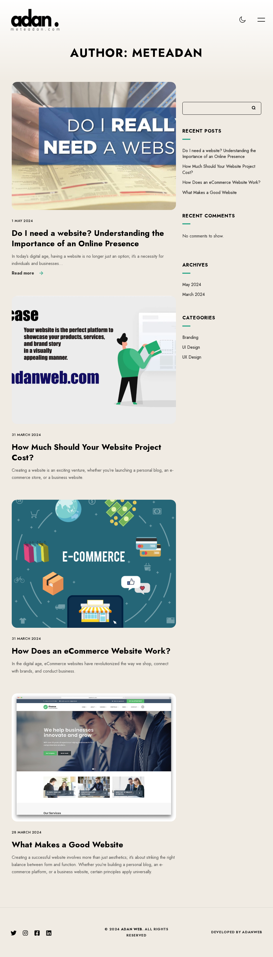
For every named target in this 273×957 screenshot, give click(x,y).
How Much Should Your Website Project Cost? (86, 452)
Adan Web (131, 929)
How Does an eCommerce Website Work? (91, 651)
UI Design (191, 347)
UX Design (191, 357)
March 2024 (193, 294)
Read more (23, 273)
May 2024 (191, 284)
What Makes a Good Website (67, 844)
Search (254, 108)
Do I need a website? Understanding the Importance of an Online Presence (88, 238)
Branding (190, 337)
